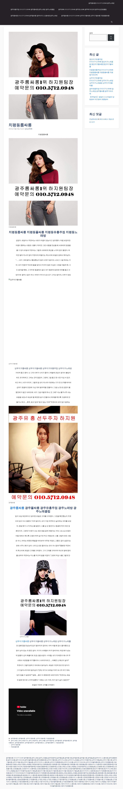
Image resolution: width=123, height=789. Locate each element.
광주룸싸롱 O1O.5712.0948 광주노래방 (101, 3)
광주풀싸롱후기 (50, 743)
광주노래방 (14, 740)
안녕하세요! (93, 119)
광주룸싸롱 (17, 508)
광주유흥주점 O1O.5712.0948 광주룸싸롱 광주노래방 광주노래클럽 (32, 9)
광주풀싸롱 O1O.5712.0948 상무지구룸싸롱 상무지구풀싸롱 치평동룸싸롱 (85, 16)
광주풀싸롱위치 (29, 743)
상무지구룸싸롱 (22, 641)
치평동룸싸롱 (50, 738)
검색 (91, 33)
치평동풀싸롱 (15, 747)
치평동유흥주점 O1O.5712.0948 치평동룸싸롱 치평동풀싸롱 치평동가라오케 (101, 72)
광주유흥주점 (50, 740)
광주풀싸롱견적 (67, 740)
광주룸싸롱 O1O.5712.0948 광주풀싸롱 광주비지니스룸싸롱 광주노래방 (34, 16)
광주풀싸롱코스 (40, 743)
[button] (111, 22)
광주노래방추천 (33, 740)
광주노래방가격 (23, 740)
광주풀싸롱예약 (19, 743)
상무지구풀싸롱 (40, 738)
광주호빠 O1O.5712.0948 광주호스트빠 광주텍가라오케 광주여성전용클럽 (82, 9)
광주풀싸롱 (21, 738)
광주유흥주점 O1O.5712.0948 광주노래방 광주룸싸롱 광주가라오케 (101, 91)
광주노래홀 (42, 740)
